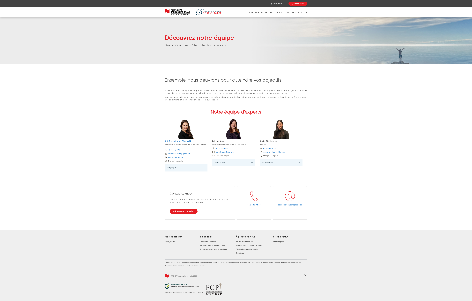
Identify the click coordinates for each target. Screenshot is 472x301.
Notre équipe (253, 12)
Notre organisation (244, 242)
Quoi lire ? (291, 12)
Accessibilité (268, 262)
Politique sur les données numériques (233, 262)
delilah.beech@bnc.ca (225, 152)
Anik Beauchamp (175, 157)
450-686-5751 (174, 150)
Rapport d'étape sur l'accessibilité (287, 262)
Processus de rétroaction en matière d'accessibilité (185, 266)
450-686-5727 (269, 148)
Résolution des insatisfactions (213, 249)
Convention (169, 262)
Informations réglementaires (212, 245)
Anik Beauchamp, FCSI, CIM (178, 141)
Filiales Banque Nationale (247, 249)
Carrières (240, 253)
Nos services (266, 12)
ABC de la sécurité (255, 262)
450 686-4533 (254, 205)
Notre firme (302, 12)
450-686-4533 (222, 148)
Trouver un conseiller (209, 242)
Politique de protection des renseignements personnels (196, 262)
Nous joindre (170, 242)
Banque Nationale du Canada (249, 245)
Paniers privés (279, 12)
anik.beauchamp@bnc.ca (179, 154)
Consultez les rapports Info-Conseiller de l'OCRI (183, 292)
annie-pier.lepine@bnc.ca (274, 152)
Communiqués (278, 242)
